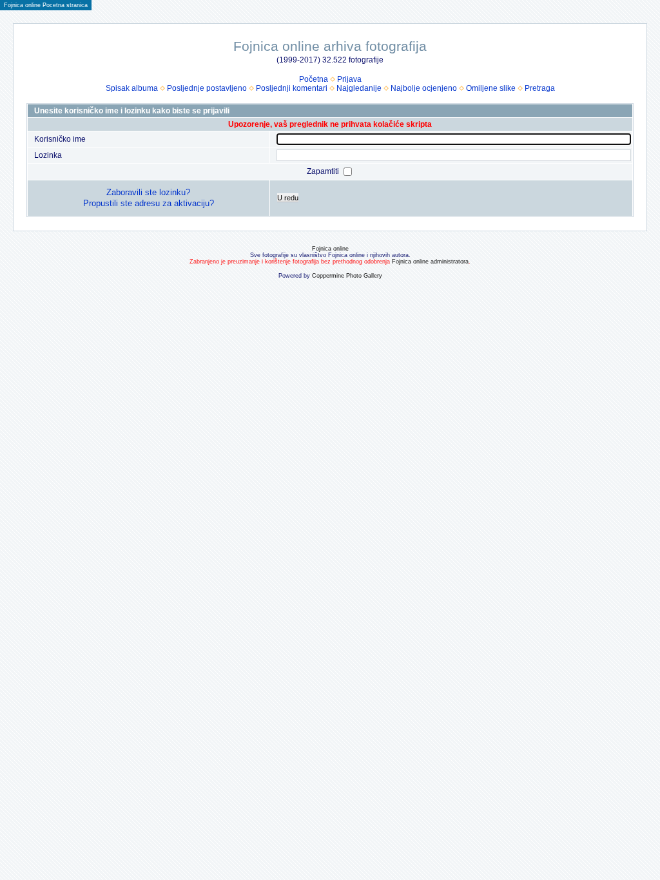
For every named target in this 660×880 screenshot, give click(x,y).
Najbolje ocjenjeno (424, 88)
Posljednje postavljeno (207, 88)
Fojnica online (330, 248)
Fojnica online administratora (430, 261)
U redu (287, 198)
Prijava (349, 79)
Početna (313, 79)
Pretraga (540, 88)
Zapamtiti (324, 171)
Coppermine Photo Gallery (347, 276)
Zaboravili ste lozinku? (148, 192)
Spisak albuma (132, 88)
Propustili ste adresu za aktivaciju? (148, 203)
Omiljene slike (491, 88)
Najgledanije (359, 88)
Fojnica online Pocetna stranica (46, 5)
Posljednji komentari (291, 88)
